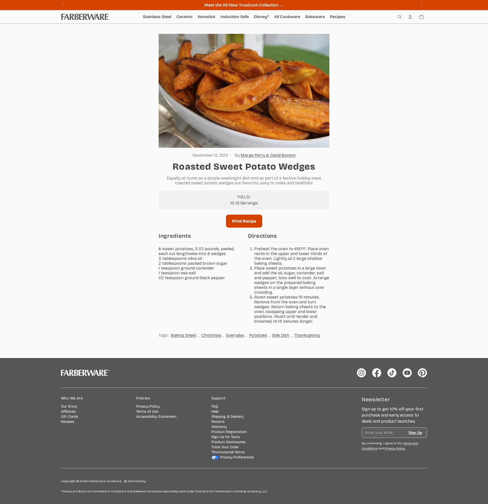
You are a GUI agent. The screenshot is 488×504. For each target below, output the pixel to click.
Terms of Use (147, 411)
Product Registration (229, 432)
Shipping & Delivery (227, 416)
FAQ (214, 406)
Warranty (219, 427)
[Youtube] (407, 372)
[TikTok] (391, 372)
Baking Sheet (183, 335)
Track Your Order (225, 447)
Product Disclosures (228, 442)
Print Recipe (244, 221)
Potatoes (258, 335)
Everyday (235, 335)
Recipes (67, 422)
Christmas (211, 335)
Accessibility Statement (156, 416)
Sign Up (415, 433)
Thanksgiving (307, 335)
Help (215, 411)
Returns (218, 422)
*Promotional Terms (228, 452)
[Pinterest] (422, 372)
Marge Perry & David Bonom (268, 155)
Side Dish (280, 335)
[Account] (410, 16)
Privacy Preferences (237, 457)
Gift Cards (69, 416)
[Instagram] (361, 372)
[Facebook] (376, 372)
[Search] (399, 16)
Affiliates (68, 411)
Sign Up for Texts (225, 437)
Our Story (69, 406)
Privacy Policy (148, 406)
